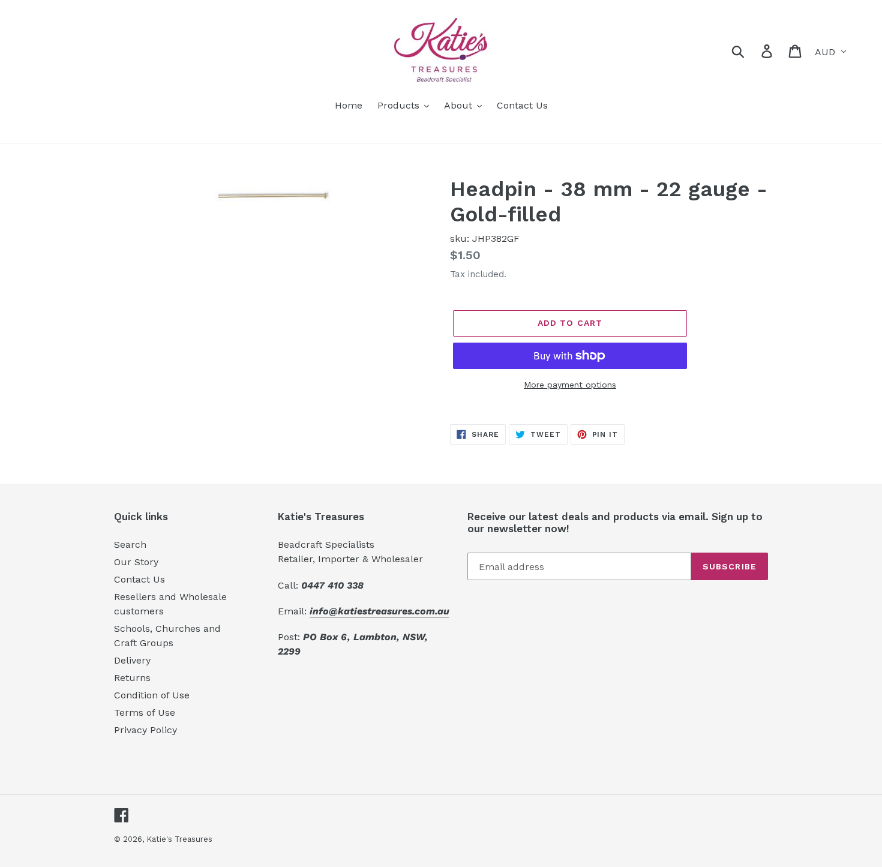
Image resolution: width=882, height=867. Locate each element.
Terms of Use (144, 712)
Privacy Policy (145, 730)
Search (130, 544)
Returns (132, 677)
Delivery (132, 660)
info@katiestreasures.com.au (379, 611)
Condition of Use (152, 695)
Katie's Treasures (179, 839)
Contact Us (139, 579)
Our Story (136, 562)
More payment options (570, 384)
